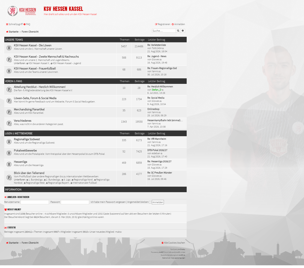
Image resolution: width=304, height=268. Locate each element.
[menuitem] (26, 24)
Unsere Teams (14, 39)
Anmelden (11, 197)
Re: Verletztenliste (156, 44)
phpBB (161, 252)
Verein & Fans (13, 81)
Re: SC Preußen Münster (159, 172)
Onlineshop (153, 109)
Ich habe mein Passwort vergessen (108, 201)
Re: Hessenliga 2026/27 (159, 161)
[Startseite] (23, 11)
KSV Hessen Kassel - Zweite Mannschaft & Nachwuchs (46, 56)
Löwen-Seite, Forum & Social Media (35, 98)
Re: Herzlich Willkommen (160, 86)
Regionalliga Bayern (59, 182)
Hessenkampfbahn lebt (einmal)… (165, 120)
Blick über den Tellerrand (29, 173)
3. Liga (67, 179)
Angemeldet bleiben (138, 201)
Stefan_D (156, 89)
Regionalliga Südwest (27, 139)
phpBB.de (182, 255)
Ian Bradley (181, 249)
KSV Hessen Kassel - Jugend (67, 63)
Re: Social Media (155, 97)
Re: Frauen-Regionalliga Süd (162, 68)
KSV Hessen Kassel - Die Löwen (32, 45)
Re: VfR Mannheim (156, 138)
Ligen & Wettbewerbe (18, 133)
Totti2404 (157, 48)
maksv (118, 231)
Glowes (155, 59)
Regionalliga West (35, 182)
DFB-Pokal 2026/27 (157, 150)
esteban (156, 153)
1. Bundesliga (35, 179)
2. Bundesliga (53, 179)
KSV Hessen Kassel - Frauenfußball (35, 68)
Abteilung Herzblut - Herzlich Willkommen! (40, 87)
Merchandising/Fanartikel (29, 109)
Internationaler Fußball (85, 182)
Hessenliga (20, 161)
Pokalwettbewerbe (25, 150)
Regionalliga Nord (83, 179)
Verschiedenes (22, 120)
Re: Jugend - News (156, 56)
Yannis (155, 71)
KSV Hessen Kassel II (39, 63)
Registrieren (23, 197)
